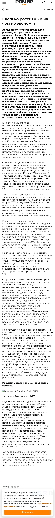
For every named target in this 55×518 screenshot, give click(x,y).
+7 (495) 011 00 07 (10, 487)
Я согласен (27, 512)
